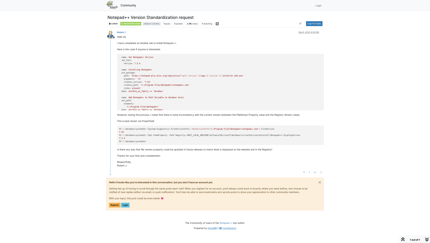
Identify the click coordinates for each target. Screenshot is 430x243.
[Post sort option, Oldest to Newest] (300, 23)
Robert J (121, 32)
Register (115, 205)
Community (128, 5)
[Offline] (111, 34)
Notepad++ (226, 222)
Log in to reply (314, 23)
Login (125, 205)
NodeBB (212, 228)
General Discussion (131, 24)
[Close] (320, 182)
